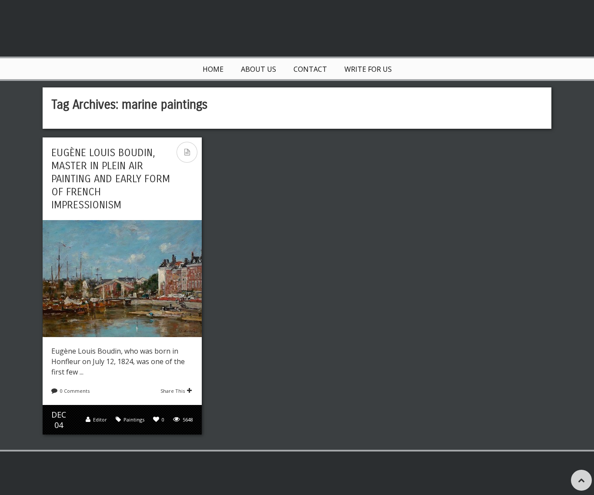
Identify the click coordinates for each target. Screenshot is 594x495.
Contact (310, 69)
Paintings (133, 419)
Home (213, 69)
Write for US (368, 69)
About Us (258, 69)
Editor (100, 419)
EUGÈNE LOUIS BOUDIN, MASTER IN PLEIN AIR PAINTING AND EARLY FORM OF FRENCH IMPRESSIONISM (110, 179)
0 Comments (75, 391)
